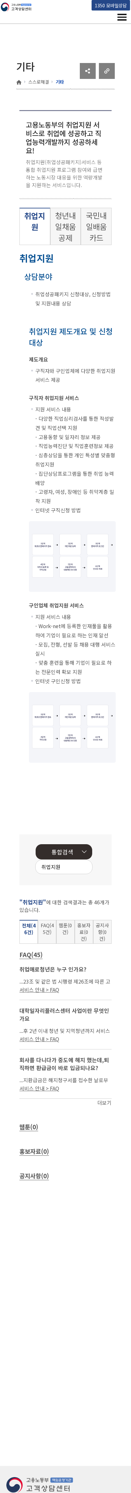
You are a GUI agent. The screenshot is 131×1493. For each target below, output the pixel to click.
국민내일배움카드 (96, 226)
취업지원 (34, 221)
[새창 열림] (88, 77)
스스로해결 (38, 82)
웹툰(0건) (65, 928)
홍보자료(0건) (84, 932)
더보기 (104, 1102)
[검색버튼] (77, 867)
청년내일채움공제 (65, 226)
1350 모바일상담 (111, 5)
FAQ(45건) (47, 928)
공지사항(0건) (102, 932)
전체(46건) (29, 929)
